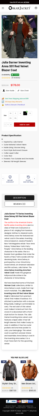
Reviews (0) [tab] (20, 204)
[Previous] (3, 178)
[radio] (10, 113)
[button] (3, 8)
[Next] (34, 178)
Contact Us (31, 408)
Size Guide (9, 90)
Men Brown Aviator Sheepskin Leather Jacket (29, 383)
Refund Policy (21, 408)
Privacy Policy (11, 406)
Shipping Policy (8, 408)
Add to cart (24, 124)
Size (5, 115)
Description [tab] (19, 197)
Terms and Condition (25, 406)
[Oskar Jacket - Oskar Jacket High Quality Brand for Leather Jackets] (19, 8)
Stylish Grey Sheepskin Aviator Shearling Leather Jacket (9, 383)
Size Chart (24, 90)
